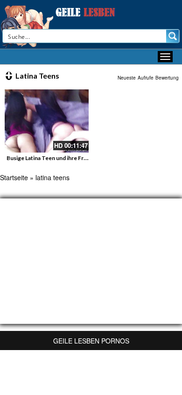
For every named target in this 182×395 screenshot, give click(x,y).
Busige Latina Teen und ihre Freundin (54, 157)
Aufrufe (146, 77)
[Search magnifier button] (172, 36)
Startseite (14, 177)
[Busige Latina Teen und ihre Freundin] (47, 121)
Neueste (127, 77)
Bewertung (167, 77)
